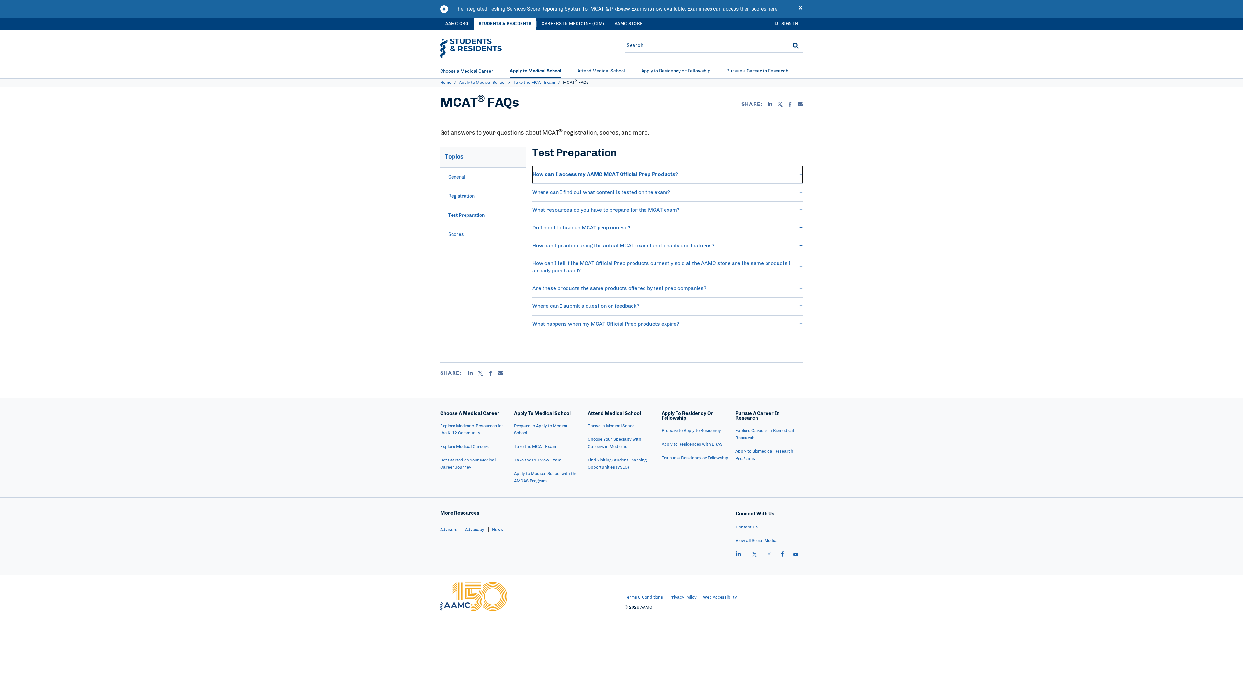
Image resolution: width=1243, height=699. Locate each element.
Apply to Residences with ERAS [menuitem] (692, 444)
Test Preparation (466, 215)
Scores (456, 234)
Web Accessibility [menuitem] (720, 597)
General (456, 177)
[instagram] (769, 555)
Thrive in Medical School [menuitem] (611, 426)
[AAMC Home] (473, 596)
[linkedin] (738, 555)
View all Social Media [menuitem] (756, 541)
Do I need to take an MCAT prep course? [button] (581, 227)
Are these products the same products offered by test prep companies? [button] (620, 288)
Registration (461, 196)
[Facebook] (790, 104)
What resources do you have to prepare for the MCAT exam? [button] (605, 210)
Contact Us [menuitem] (747, 527)
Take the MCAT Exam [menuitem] (535, 447)
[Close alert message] (800, 9)
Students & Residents (505, 24)
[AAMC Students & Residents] (471, 48)
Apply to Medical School (482, 83)
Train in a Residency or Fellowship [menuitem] (695, 458)
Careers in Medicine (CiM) (573, 24)
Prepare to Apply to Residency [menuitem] (691, 431)
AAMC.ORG (456, 24)
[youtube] (795, 555)
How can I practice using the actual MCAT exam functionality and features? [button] (623, 245)
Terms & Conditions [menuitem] (644, 597)
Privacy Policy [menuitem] (683, 597)
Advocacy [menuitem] (474, 530)
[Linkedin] (770, 104)
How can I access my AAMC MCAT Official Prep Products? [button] (605, 174)
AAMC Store (629, 24)
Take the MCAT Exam (534, 83)
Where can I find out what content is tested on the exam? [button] (601, 192)
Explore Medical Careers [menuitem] (464, 447)
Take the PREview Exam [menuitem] (537, 460)
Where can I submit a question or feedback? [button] (587, 306)
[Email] (800, 104)
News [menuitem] (497, 530)
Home (445, 83)
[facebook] (782, 555)
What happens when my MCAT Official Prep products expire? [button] (606, 324)
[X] (780, 104)
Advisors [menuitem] (448, 530)
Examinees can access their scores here (732, 8)
